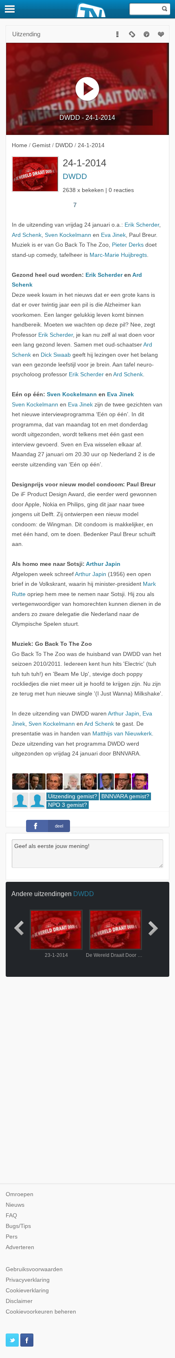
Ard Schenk (27, 235)
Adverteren (20, 1247)
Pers (12, 1237)
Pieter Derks (128, 245)
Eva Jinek (113, 235)
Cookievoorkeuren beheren (41, 1312)
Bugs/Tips (18, 1226)
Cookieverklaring (27, 1290)
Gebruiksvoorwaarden (34, 1269)
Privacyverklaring (28, 1280)
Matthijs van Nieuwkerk (122, 734)
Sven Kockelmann (68, 235)
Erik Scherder (142, 225)
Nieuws (15, 1205)
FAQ (11, 1215)
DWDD (75, 176)
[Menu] (10, 9)
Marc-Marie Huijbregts (118, 255)
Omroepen (19, 1194)
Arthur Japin (103, 564)
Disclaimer (19, 1301)
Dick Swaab (56, 355)
